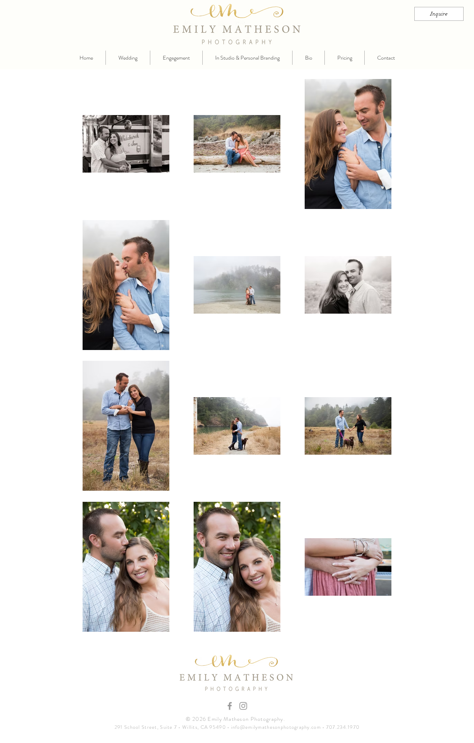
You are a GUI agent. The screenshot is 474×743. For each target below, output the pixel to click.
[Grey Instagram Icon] (243, 706)
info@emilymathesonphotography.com (276, 727)
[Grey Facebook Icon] (230, 706)
